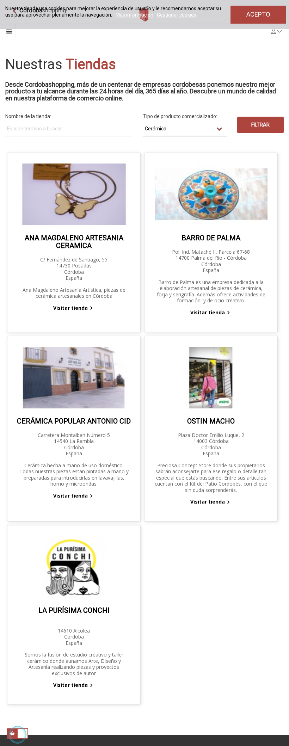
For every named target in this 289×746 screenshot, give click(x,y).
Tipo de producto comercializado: (180, 116)
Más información (135, 15)
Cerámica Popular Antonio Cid (74, 421)
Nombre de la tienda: (28, 116)
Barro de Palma (211, 238)
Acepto (258, 14)
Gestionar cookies (176, 15)
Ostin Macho (211, 421)
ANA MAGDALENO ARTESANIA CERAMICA (74, 242)
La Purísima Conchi (74, 610)
